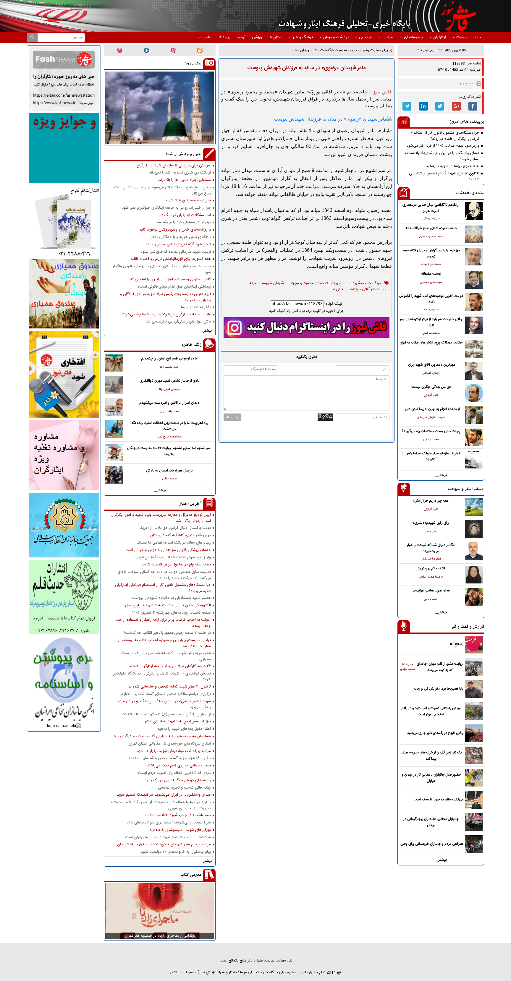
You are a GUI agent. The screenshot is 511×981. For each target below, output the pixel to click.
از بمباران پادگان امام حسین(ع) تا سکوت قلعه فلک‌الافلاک (166, 714)
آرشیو (241, 37)
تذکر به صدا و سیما (196, 307)
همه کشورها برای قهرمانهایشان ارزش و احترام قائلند (170, 259)
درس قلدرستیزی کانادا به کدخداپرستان (180, 535)
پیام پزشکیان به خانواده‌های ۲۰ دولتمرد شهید (175, 852)
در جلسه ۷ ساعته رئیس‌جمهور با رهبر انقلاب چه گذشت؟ (167, 633)
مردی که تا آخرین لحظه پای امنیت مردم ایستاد (174, 773)
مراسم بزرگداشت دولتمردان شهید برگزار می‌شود (174, 751)
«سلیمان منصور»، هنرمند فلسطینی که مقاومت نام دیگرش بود (162, 736)
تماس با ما (204, 37)
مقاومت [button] (462, 37)
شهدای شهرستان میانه (266, 283)
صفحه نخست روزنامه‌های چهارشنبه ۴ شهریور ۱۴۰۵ (171, 613)
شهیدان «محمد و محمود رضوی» (316, 283)
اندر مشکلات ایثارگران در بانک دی (185, 215)
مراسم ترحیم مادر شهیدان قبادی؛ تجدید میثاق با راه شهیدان (164, 844)
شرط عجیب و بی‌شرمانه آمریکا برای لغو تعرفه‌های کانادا (168, 823)
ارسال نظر (232, 417)
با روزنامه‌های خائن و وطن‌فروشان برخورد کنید (175, 230)
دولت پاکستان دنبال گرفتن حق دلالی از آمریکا (175, 528)
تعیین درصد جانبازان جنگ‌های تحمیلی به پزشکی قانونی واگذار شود (162, 269)
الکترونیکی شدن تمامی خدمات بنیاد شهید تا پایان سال (168, 605)
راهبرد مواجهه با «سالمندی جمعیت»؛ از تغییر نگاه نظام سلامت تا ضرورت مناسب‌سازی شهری (160, 805)
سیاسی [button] (388, 37)
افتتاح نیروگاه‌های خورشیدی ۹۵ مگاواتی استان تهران (169, 744)
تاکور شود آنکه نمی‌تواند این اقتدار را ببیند (178, 244)
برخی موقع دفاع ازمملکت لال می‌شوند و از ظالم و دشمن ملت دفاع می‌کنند (162, 190)
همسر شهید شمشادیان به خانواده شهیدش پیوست (171, 598)
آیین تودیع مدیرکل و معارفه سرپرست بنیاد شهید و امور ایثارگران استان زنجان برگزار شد (161, 518)
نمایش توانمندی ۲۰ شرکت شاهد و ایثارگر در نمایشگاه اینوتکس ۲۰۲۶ (161, 676)
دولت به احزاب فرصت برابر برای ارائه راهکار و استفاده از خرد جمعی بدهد (163, 623)
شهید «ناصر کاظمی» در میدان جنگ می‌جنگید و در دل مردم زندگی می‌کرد (164, 704)
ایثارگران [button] (439, 37)
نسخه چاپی (467, 83)
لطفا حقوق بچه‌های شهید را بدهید (452, 166)
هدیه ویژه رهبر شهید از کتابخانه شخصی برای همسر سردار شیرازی (165, 656)
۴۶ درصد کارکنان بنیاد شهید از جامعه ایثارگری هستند (170, 666)
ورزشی (257, 37)
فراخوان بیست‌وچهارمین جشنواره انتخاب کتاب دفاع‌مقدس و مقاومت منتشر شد (164, 643)
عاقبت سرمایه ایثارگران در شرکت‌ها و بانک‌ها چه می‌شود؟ (166, 315)
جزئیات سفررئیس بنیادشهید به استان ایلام (178, 722)
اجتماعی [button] (365, 37)
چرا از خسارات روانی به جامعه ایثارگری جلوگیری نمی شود (166, 208)
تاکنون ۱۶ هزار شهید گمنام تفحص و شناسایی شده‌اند (444, 176)
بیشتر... (441, 475)
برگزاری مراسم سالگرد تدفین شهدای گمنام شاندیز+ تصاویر (165, 694)
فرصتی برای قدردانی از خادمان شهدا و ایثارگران (173, 166)
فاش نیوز (336, 290)
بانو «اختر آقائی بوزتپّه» (368, 290)
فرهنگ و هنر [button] (303, 37)
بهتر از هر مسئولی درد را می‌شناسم (184, 222)
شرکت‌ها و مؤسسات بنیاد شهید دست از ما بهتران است (168, 837)
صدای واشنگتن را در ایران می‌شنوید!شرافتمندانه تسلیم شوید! (442, 156)
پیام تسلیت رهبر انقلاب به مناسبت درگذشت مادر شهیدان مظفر (339, 50)
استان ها (275, 37)
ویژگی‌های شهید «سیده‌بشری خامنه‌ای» (180, 830)
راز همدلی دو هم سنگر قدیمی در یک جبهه (178, 780)
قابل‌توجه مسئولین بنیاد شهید (188, 200)
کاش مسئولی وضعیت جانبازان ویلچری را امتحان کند (170, 279)
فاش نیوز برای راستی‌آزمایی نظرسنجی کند (178, 322)
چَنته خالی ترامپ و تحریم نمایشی (184, 788)
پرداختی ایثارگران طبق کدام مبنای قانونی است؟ (174, 287)
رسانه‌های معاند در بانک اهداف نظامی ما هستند (174, 543)
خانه (478, 37)
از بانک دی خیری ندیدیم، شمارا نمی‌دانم (180, 173)
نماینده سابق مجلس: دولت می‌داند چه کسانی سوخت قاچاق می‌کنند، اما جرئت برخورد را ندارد (164, 575)
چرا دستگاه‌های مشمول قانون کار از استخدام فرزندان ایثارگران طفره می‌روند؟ (444, 136)
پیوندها (224, 37)
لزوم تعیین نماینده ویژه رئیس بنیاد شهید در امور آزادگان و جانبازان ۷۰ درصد (165, 297)
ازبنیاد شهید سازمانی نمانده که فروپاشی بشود (176, 252)
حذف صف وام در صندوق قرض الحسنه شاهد (176, 565)
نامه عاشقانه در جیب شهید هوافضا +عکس (178, 815)
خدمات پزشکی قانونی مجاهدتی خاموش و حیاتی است (168, 550)
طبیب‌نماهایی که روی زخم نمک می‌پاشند (179, 766)
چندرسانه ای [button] (413, 37)
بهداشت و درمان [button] (336, 37)
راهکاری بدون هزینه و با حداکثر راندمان (179, 237)
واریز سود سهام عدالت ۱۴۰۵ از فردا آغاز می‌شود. (442, 146)
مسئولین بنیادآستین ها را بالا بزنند (184, 180)
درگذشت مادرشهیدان (365, 283)
